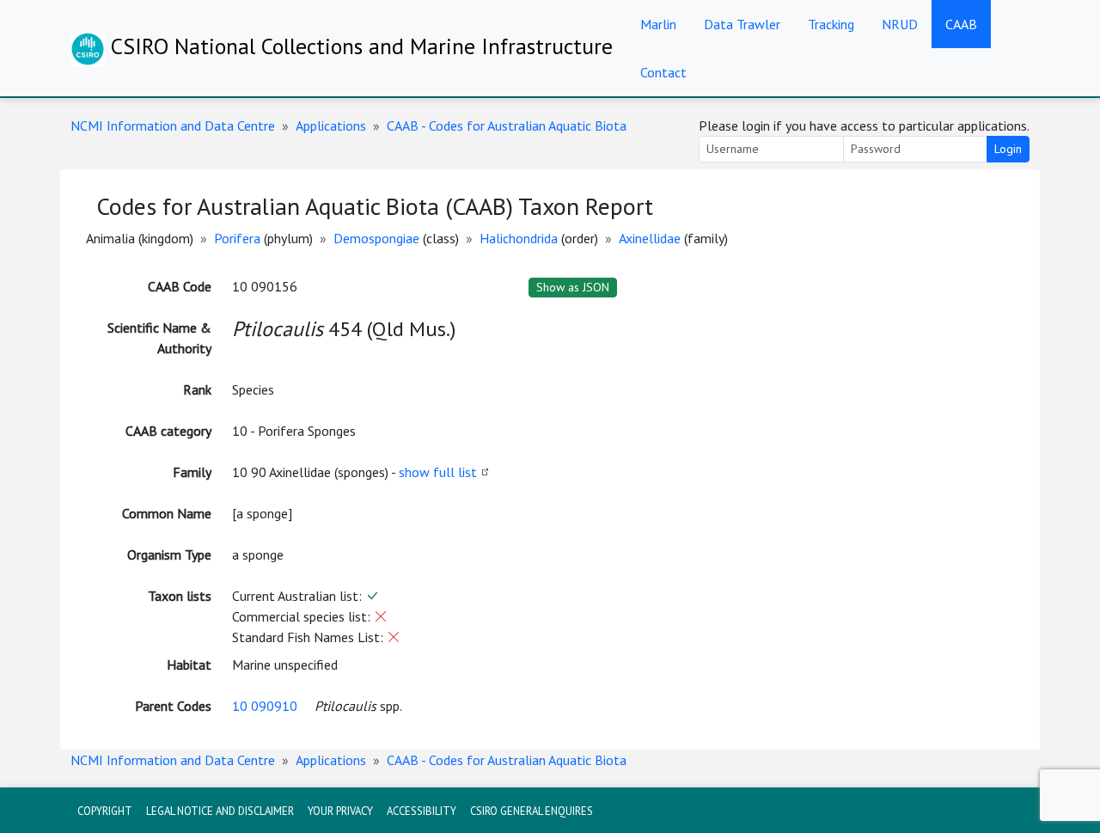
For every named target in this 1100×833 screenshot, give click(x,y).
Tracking (831, 24)
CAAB (961, 24)
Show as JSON (572, 287)
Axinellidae (650, 238)
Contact (663, 72)
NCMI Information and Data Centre (172, 125)
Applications (331, 125)
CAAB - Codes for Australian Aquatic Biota (506, 125)
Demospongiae (376, 238)
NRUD (900, 24)
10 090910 (264, 705)
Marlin (658, 24)
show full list (438, 472)
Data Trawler (742, 24)
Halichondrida (519, 238)
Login (1008, 148)
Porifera (237, 238)
